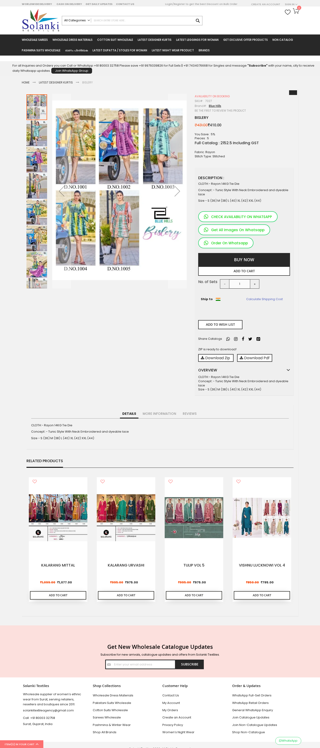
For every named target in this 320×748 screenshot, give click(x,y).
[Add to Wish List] (34, 482)
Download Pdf (256, 358)
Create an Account (265, 4)
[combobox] (132, 20)
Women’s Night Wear (178, 732)
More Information (159, 413)
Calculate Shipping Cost (264, 299)
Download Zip (217, 358)
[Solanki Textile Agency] (40, 20)
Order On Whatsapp (229, 243)
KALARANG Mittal (58, 565)
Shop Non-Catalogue (248, 732)
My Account (171, 703)
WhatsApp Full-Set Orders (252, 695)
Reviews (190, 413)
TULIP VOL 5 (194, 565)
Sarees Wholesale (107, 717)
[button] (61, 191)
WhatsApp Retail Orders (250, 703)
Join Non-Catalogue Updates (254, 725)
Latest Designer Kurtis (56, 82)
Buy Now (244, 259)
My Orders (170, 710)
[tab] (129, 414)
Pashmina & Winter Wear (112, 725)
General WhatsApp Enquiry (252, 710)
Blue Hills (215, 106)
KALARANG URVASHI (126, 565)
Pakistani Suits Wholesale (112, 703)
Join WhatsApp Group (71, 70)
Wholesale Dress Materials (113, 695)
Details (129, 413)
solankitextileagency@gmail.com (48, 710)
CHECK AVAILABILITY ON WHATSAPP (241, 216)
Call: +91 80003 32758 (39, 718)
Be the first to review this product (220, 111)
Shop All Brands (104, 732)
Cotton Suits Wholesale (110, 710)
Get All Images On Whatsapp (237, 229)
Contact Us (125, 4)
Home (26, 82)
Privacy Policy (172, 725)
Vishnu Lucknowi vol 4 (262, 565)
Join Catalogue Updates (250, 717)
